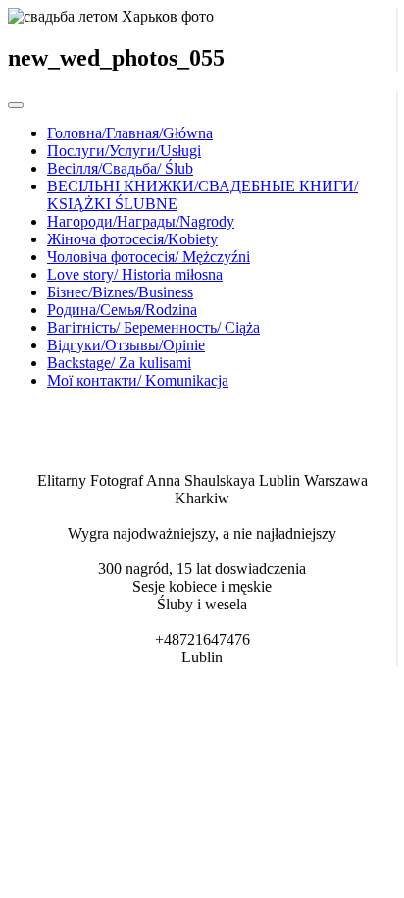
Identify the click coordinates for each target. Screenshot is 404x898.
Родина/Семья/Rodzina (122, 309)
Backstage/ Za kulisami (119, 362)
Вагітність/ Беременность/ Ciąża (153, 327)
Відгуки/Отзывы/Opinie (126, 345)
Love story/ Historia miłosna (135, 274)
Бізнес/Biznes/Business (120, 292)
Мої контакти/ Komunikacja (137, 380)
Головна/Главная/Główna (130, 133)
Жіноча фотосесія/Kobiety (132, 239)
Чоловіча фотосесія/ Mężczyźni (148, 256)
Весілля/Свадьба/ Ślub (120, 168)
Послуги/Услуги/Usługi (124, 150)
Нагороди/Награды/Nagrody (140, 221)
